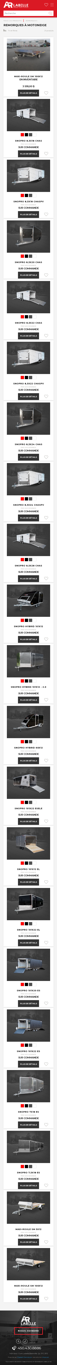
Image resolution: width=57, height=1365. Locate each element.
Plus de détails (28, 93)
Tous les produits (12, 21)
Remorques (31, 21)
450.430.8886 (29, 1348)
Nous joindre (28, 1330)
